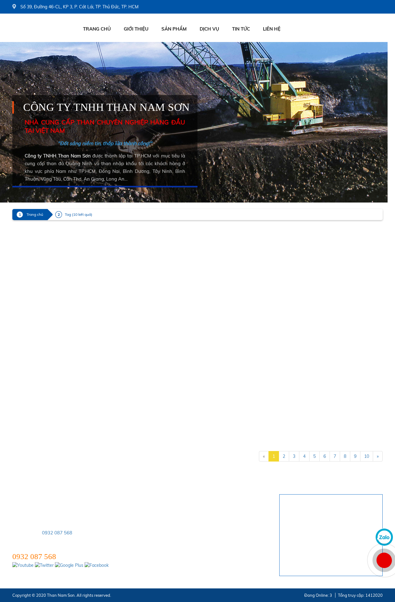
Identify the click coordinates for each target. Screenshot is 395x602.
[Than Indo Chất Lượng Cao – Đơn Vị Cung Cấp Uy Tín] (229, 217)
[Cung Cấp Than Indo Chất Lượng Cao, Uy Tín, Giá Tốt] (39, 341)
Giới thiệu (136, 29)
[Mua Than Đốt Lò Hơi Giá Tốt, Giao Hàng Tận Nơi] (39, 380)
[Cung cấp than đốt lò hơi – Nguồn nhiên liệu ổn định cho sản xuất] (229, 255)
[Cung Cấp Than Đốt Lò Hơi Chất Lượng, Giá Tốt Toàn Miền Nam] (39, 207)
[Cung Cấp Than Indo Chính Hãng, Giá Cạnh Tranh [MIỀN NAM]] (39, 298)
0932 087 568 (57, 533)
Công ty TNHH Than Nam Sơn (106, 107)
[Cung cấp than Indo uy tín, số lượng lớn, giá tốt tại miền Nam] (229, 383)
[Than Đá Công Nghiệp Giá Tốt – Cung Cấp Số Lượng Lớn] (39, 255)
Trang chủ (97, 29)
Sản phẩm (174, 29)
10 (366, 456)
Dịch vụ (209, 29)
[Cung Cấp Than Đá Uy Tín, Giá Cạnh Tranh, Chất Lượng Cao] (229, 298)
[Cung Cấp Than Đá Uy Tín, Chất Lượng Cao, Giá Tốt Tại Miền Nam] (229, 341)
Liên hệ (272, 29)
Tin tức (241, 29)
